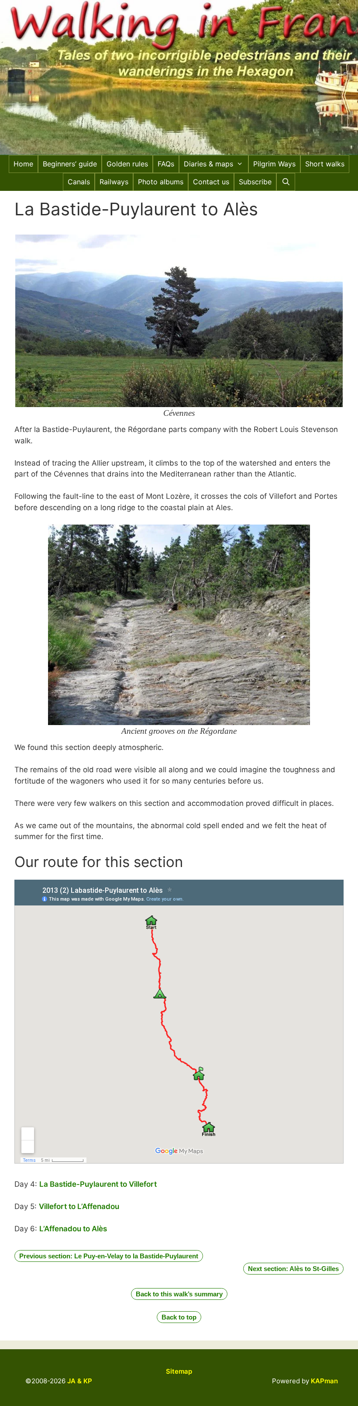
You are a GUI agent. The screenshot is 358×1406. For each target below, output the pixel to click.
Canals (79, 181)
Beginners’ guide (70, 163)
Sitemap (179, 1371)
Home (23, 163)
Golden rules (127, 163)
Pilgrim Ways (274, 163)
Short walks (324, 163)
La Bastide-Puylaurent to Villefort (98, 1184)
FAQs (166, 163)
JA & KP (79, 1381)
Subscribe (255, 181)
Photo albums (160, 181)
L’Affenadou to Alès (73, 1228)
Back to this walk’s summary (179, 1294)
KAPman (324, 1381)
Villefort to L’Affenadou (79, 1206)
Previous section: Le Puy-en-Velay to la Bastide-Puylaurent (108, 1256)
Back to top (179, 1317)
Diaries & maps (208, 163)
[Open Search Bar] (285, 182)
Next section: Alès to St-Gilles (293, 1268)
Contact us (211, 181)
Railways (114, 181)
